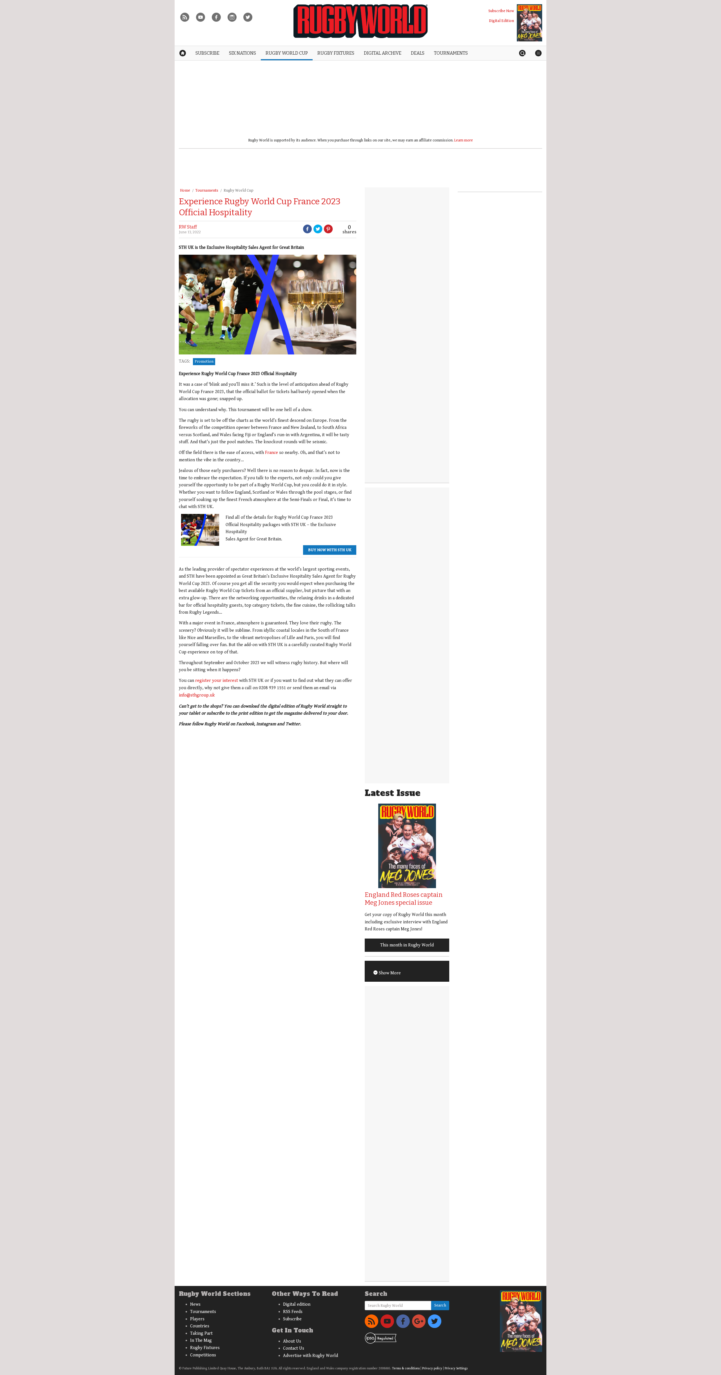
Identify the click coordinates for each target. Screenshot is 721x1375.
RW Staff (188, 227)
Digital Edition (501, 20)
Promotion (204, 361)
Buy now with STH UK (329, 549)
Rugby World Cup (238, 190)
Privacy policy (432, 1368)
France (271, 452)
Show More (389, 973)
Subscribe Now (501, 10)
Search (440, 1305)
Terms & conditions (406, 1368)
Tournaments (206, 190)
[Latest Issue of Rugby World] (529, 22)
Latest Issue (392, 793)
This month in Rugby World (407, 945)
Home (185, 190)
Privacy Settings (456, 1368)
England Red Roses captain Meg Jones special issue (404, 899)
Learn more (463, 140)
